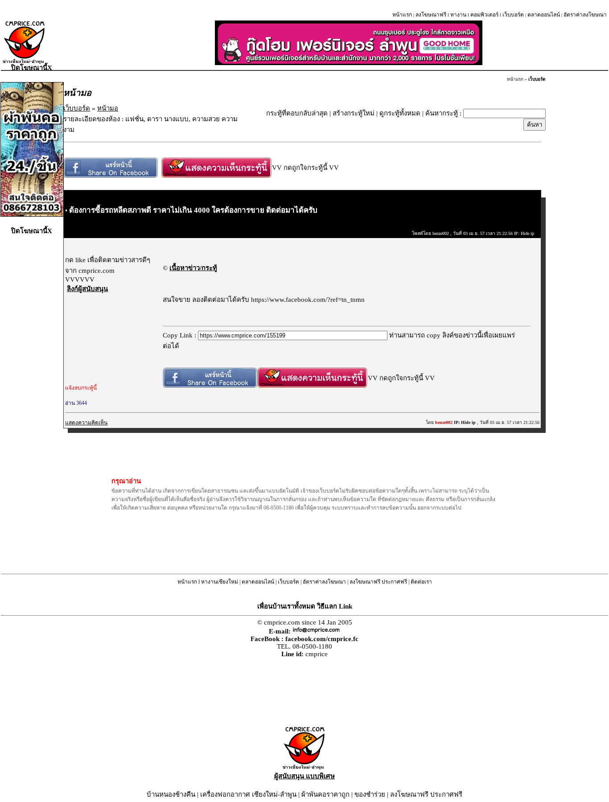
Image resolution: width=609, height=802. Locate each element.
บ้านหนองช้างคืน (171, 794)
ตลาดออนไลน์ (543, 15)
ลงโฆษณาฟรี (431, 15)
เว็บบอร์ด (513, 15)
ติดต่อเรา (421, 582)
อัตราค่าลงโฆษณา (585, 15)
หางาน (458, 15)
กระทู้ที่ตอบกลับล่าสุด (297, 113)
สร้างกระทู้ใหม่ (353, 113)
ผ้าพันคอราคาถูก (325, 794)
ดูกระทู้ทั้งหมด (399, 113)
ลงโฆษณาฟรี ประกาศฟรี (378, 582)
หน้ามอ (107, 108)
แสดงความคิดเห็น (86, 423)
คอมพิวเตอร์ (484, 15)
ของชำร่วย (369, 794)
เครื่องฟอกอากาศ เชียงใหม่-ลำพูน (248, 794)
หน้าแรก (402, 15)
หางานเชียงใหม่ (219, 582)
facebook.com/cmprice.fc (321, 638)
